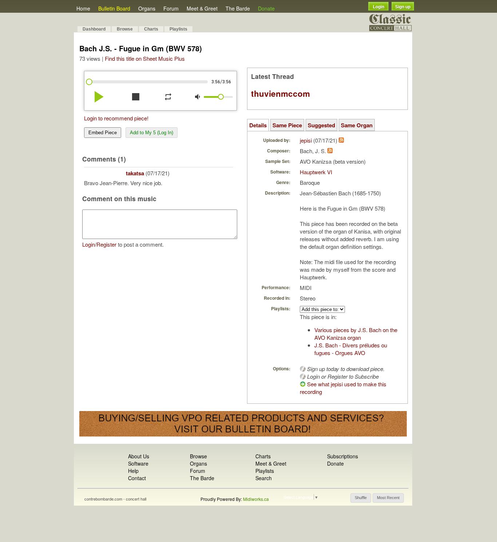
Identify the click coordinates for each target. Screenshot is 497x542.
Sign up (402, 6)
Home (83, 8)
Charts (151, 29)
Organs (146, 8)
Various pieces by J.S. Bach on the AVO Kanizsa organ (355, 333)
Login (378, 6)
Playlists (178, 29)
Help (133, 470)
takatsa (135, 173)
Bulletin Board (114, 8)
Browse (125, 29)
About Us (138, 456)
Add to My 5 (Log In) (151, 132)
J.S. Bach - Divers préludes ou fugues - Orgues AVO (350, 348)
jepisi (306, 140)
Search (263, 478)
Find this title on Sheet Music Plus (145, 58)
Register (106, 244)
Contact (137, 478)
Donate (266, 8)
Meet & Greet (202, 8)
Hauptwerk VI (316, 172)
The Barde (238, 8)
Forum (171, 8)
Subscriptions (342, 456)
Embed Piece (102, 132)
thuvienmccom (280, 93)
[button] (360, 498)
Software (138, 463)
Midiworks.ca (256, 499)
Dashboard (94, 29)
